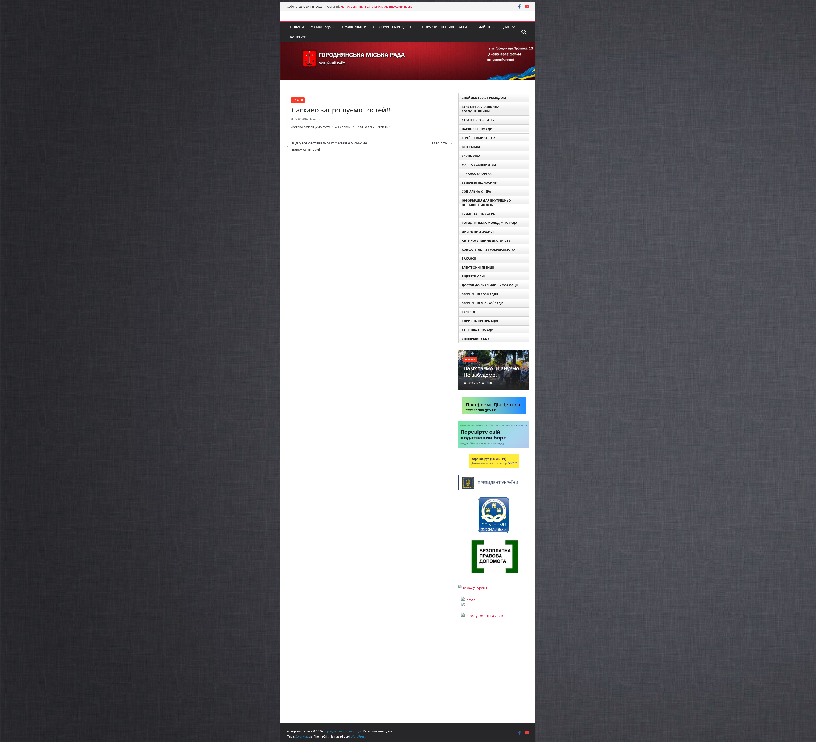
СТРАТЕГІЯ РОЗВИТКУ (478, 120)
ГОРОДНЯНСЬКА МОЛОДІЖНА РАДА (489, 223)
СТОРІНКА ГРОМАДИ (478, 330)
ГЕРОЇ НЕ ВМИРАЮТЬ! (478, 138)
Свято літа (438, 143)
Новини (297, 27)
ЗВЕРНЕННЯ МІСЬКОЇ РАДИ (482, 303)
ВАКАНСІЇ (469, 258)
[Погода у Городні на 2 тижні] (483, 633)
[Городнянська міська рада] (408, 45)
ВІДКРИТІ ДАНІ (473, 276)
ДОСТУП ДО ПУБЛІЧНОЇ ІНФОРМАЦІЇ (490, 285)
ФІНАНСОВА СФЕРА (477, 174)
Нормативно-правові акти (444, 27)
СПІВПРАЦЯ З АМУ (476, 339)
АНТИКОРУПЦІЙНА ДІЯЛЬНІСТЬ (486, 241)
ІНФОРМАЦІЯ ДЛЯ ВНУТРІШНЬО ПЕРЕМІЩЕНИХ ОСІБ (486, 202)
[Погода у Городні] (472, 605)
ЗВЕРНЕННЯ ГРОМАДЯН (480, 294)
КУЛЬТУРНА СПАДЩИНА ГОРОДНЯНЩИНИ (480, 109)
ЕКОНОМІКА (471, 156)
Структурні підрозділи (392, 27)
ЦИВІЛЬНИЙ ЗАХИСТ (478, 232)
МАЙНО (484, 27)
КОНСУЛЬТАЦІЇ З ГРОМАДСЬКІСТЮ (488, 249)
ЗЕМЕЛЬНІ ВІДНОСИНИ (479, 183)
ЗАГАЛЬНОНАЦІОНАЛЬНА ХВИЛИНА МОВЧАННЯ (376, 6)
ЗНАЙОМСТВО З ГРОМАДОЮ (484, 98)
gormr (316, 119)
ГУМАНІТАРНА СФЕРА (478, 214)
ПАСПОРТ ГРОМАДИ (477, 129)
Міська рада (321, 27)
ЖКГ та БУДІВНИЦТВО (479, 165)
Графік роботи (354, 27)
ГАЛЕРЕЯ (468, 312)
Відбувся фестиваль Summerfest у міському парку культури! (329, 146)
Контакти (298, 37)
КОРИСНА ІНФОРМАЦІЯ (480, 321)
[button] (333, 27)
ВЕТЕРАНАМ (471, 147)
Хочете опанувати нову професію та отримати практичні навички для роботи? (506, 381)
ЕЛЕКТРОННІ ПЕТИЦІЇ (478, 267)
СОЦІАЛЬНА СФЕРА (476, 191)
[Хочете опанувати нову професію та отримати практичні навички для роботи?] (507, 353)
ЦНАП (506, 27)
